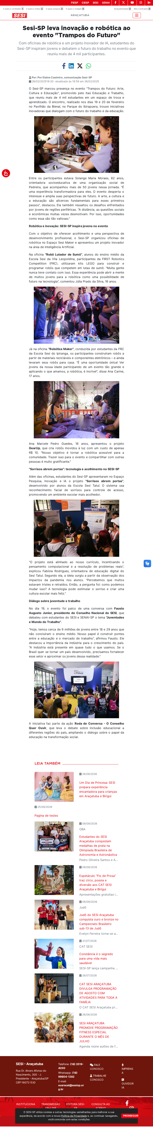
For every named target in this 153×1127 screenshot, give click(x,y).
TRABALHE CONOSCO (98, 1077)
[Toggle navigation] (137, 15)
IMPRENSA (127, 1070)
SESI (95, 2)
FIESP (74, 2)
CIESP (85, 2)
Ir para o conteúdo (13, 8)
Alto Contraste (142, 8)
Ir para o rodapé (75, 8)
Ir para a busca (54, 8)
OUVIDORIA (128, 1085)
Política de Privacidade (74, 1115)
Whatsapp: (67, 1074)
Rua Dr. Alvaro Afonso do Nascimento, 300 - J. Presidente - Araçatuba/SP (32, 1076)
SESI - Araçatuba (29, 1064)
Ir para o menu (34, 8)
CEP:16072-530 (25, 1082)
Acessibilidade (122, 8)
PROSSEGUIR (130, 1115)
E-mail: (71, 1085)
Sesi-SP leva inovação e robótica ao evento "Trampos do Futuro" (76, 31)
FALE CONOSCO (97, 1066)
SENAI (106, 2)
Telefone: (71, 1066)
